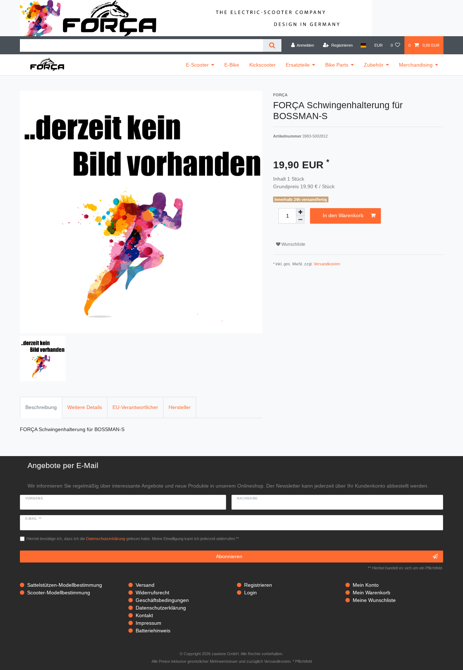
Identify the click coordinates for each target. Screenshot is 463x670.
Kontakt (144, 615)
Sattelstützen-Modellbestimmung (64, 585)
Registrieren (258, 585)
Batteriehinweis (153, 630)
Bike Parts (336, 65)
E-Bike (231, 65)
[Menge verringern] (300, 220)
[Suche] (272, 45)
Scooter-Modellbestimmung (58, 592)
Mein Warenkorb (371, 592)
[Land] (363, 45)
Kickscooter (262, 65)
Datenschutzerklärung (161, 608)
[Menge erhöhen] (300, 212)
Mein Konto (366, 585)
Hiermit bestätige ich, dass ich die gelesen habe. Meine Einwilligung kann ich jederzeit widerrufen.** (132, 538)
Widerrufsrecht (152, 592)
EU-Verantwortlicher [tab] (135, 407)
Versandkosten (327, 264)
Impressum (148, 623)
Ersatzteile (298, 65)
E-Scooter (197, 65)
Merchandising (416, 65)
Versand (145, 585)
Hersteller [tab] (180, 407)
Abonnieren (229, 556)
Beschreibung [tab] (41, 407)
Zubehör (373, 65)
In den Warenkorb (343, 215)
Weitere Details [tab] (84, 407)
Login (250, 592)
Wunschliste (292, 244)
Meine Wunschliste (374, 600)
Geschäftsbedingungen (162, 600)
